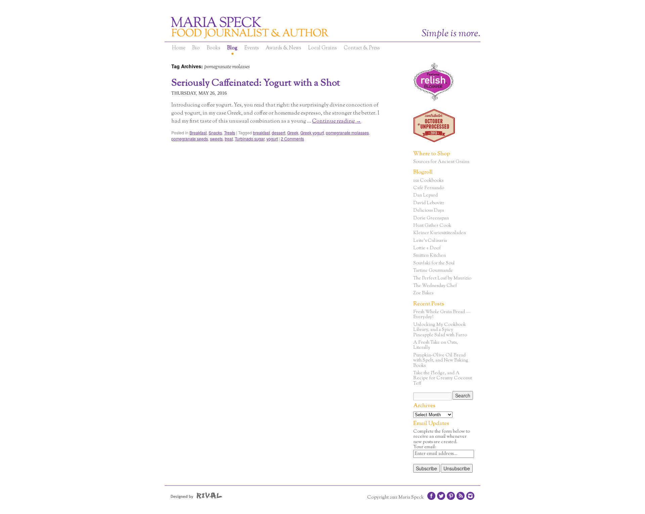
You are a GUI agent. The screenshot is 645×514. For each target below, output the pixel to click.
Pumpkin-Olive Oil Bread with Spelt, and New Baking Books (440, 360)
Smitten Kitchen (429, 255)
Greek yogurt (312, 132)
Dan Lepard (425, 195)
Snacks (215, 132)
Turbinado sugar (249, 138)
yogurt (272, 138)
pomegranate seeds (189, 138)
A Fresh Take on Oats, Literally (435, 345)
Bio (196, 48)
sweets (216, 138)
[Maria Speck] (282, 27)
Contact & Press (362, 48)
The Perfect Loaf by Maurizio (442, 278)
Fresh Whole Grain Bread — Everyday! (442, 314)
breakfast (261, 132)
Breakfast (198, 132)
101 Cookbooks (428, 180)
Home (178, 48)
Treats (229, 132)
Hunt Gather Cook (432, 225)
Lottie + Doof (427, 248)
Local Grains (322, 48)
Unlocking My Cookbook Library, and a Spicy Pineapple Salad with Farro (440, 330)
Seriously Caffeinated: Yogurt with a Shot (255, 83)
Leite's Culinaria (430, 241)
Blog (232, 48)
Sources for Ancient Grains (441, 162)
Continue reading (336, 121)
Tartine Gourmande (433, 270)
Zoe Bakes (423, 293)
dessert (278, 132)
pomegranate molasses (347, 132)
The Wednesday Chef (435, 286)
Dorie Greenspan (431, 218)
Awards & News (283, 48)
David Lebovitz (428, 203)
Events (251, 48)
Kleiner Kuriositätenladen (439, 233)
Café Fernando (428, 188)
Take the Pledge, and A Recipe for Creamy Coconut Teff (442, 378)
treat (229, 138)
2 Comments (292, 138)
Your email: (424, 447)
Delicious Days (428, 210)
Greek (292, 132)
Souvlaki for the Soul (434, 263)
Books (213, 48)
